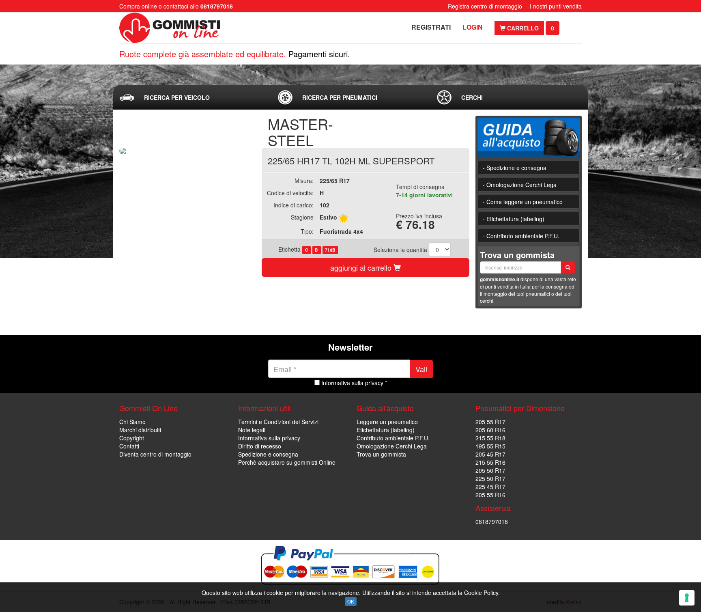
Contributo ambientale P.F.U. (393, 438)
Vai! (421, 369)
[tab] (192, 97)
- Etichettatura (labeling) (513, 219)
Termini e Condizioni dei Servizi (278, 422)
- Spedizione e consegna (514, 168)
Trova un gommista (381, 454)
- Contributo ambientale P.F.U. (521, 236)
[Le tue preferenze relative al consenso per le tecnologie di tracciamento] (687, 598)
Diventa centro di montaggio (155, 454)
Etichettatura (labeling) (386, 430)
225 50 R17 (490, 478)
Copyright (131, 438)
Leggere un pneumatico (387, 422)
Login (472, 27)
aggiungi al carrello (362, 267)
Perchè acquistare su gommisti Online (286, 462)
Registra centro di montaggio (485, 6)
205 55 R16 (490, 495)
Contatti (129, 446)
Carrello (522, 28)
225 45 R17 (490, 487)
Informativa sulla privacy (269, 438)
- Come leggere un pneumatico (523, 202)
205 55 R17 (490, 422)
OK (350, 601)
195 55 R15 (490, 446)
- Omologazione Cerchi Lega (520, 185)
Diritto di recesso (259, 446)
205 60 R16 (490, 430)
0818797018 (491, 521)
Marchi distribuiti (140, 430)
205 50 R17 (490, 470)
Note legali (251, 430)
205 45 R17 (490, 454)
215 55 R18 (490, 438)
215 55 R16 (490, 462)
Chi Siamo (132, 422)
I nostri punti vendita (556, 6)
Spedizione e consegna (268, 454)
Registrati (431, 27)
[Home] (171, 28)
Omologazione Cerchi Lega (392, 446)
